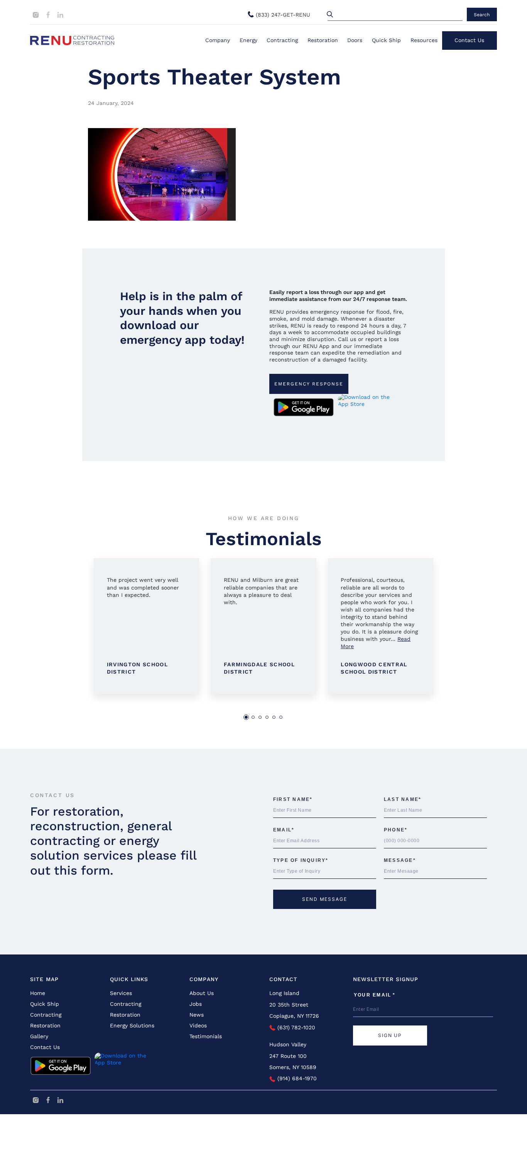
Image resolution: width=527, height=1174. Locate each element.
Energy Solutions (132, 1025)
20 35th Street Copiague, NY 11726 (294, 1010)
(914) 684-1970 (296, 1078)
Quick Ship (386, 40)
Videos (198, 1025)
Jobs (195, 1004)
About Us (201, 993)
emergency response (308, 384)
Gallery (39, 1036)
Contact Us (469, 40)
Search (482, 14)
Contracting (282, 40)
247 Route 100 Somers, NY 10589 (292, 1061)
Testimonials (205, 1036)
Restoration (322, 40)
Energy (248, 40)
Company (217, 40)
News (196, 1015)
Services (121, 993)
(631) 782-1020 (295, 1027)
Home (37, 993)
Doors (354, 40)
